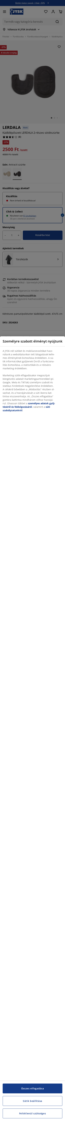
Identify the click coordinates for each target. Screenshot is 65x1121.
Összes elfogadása (32, 1088)
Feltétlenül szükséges (32, 1113)
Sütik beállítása (32, 1101)
